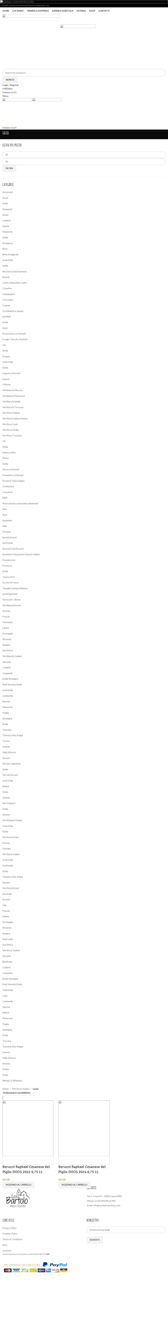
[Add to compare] (7, 1160)
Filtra (9, 168)
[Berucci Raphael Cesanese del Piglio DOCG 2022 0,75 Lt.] (28, 1128)
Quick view (15, 1160)
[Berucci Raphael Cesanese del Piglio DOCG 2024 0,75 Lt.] (84, 1128)
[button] (18, 1184)
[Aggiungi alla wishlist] (24, 1160)
